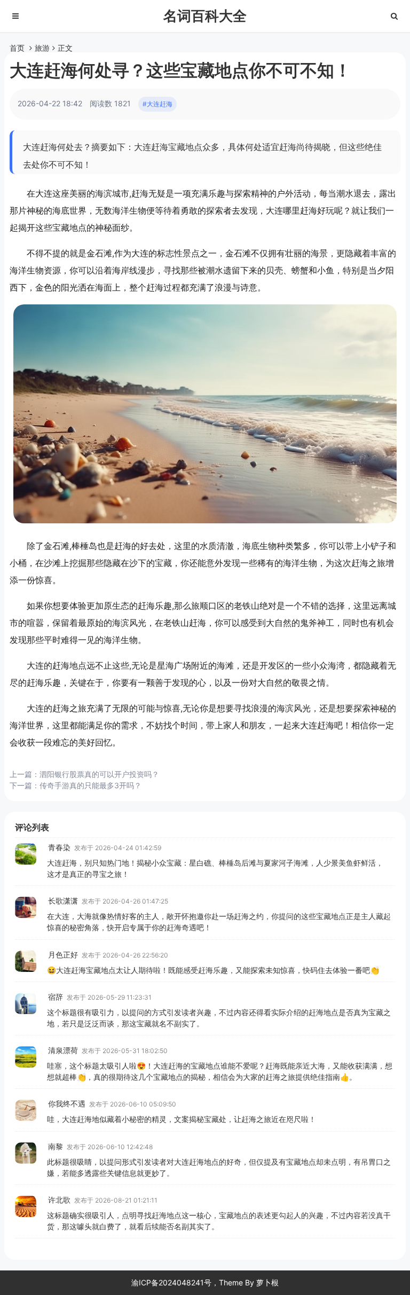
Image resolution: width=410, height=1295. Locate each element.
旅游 (42, 47)
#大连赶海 (157, 104)
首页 (17, 47)
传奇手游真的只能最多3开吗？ (90, 785)
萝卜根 (267, 1282)
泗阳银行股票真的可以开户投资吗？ (99, 774)
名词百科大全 (205, 15)
